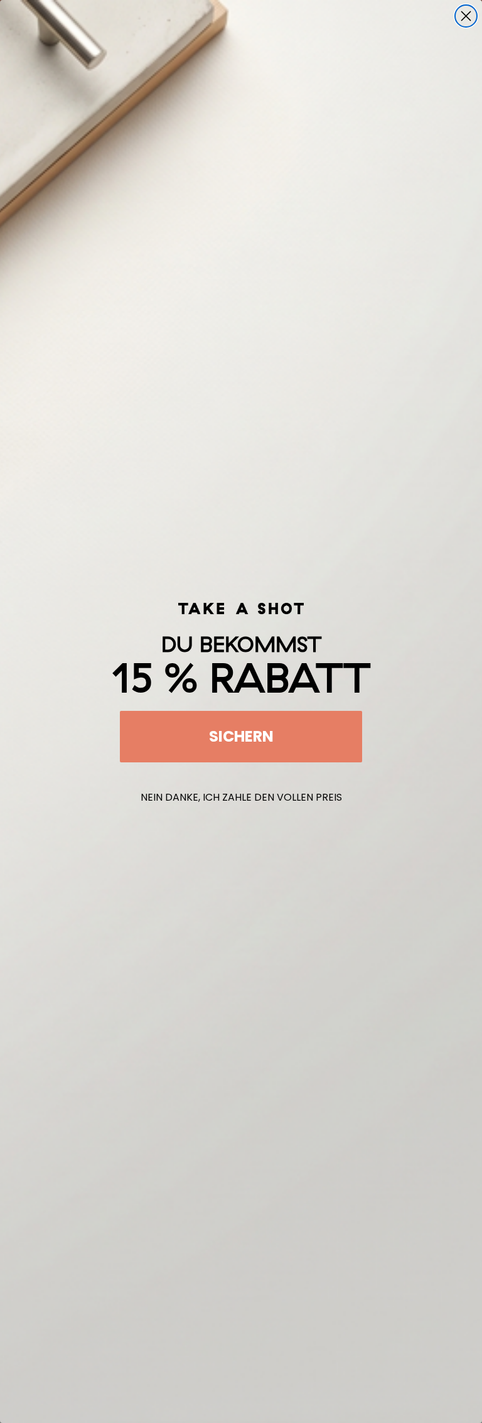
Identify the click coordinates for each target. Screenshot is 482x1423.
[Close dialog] (466, 16)
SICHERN (241, 736)
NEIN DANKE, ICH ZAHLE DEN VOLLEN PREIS (241, 797)
